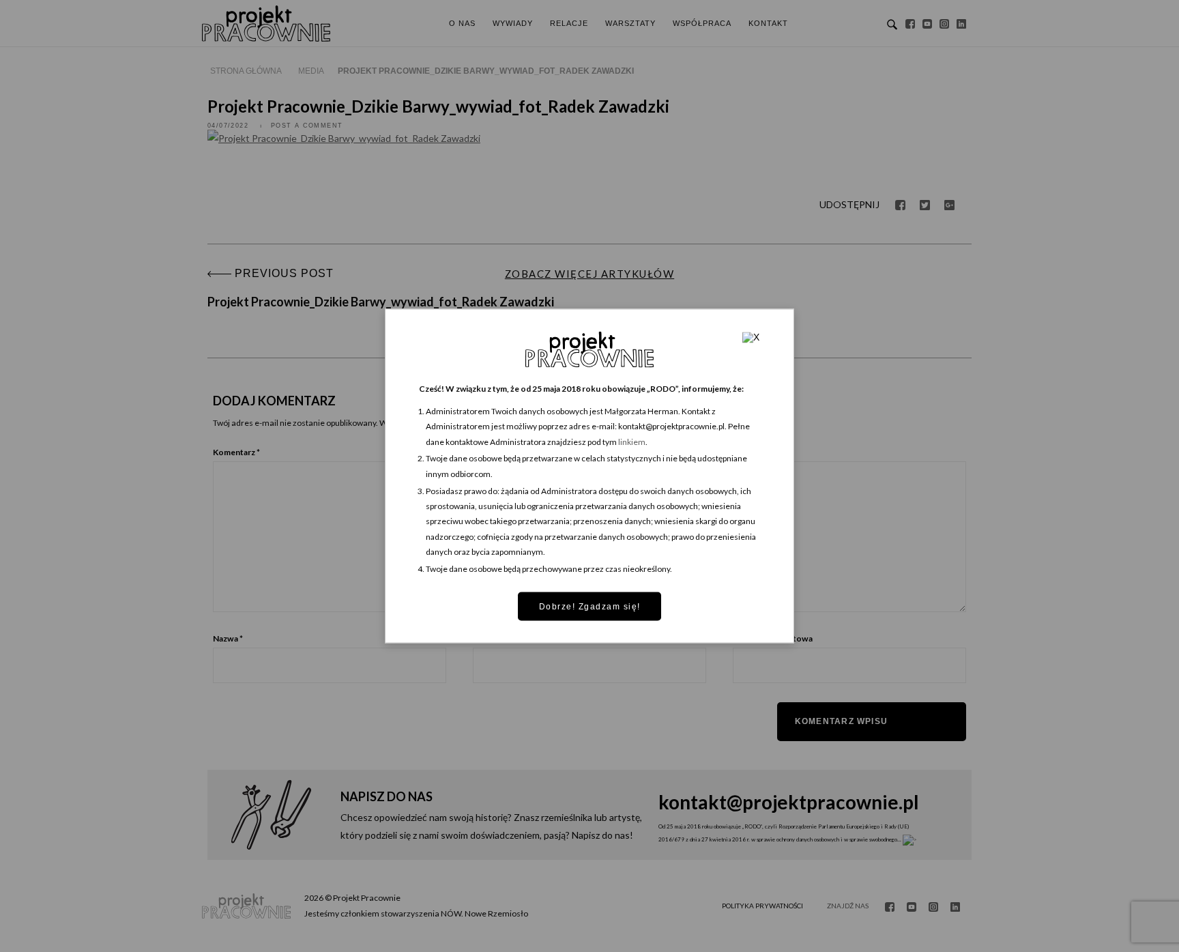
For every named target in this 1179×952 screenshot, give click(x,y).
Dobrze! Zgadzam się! (590, 606)
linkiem (631, 441)
